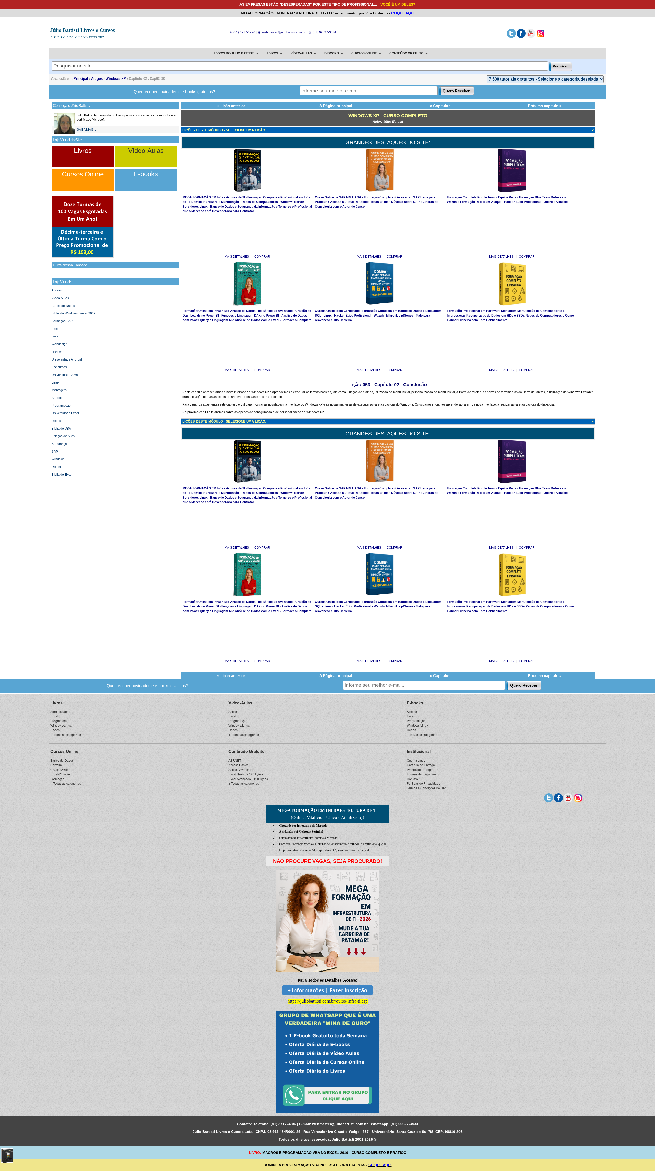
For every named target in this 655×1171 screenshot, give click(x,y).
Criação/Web (59, 769)
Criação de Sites (63, 436)
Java (55, 336)
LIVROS (272, 53)
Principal (81, 79)
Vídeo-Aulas (146, 150)
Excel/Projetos (60, 774)
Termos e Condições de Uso (426, 788)
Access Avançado (240, 769)
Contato (412, 778)
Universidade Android (67, 359)
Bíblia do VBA (61, 428)
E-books (146, 174)
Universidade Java (65, 375)
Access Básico (238, 765)
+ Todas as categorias (65, 734)
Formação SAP (62, 321)
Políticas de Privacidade (423, 783)
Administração (60, 711)
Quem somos (416, 760)
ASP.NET (234, 760)
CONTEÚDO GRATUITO (406, 53)
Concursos (59, 367)
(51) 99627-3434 (324, 32)
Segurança (59, 444)
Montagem (59, 390)
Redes (56, 421)
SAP (55, 451)
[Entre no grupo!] (327, 1062)
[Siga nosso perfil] (511, 37)
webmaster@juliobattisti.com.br (283, 32)
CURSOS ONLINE (364, 53)
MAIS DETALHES (237, 256)
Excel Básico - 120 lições (245, 774)
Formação (57, 778)
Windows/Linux (61, 725)
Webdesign (60, 344)
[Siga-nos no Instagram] (540, 37)
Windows (58, 459)
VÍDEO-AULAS (301, 53)
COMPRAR (262, 256)
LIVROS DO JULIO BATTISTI (234, 53)
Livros (83, 150)
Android (57, 398)
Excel (55, 329)
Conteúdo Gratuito (246, 751)
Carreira (56, 765)
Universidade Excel (65, 413)
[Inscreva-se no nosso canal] (530, 37)
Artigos (97, 79)
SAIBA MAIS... (86, 129)
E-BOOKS (331, 53)
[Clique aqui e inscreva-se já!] (83, 256)
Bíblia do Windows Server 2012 (73, 313)
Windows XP (116, 79)
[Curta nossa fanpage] (521, 37)
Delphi (56, 467)
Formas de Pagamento (423, 774)
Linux (55, 382)
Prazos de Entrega (420, 769)
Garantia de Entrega (421, 765)
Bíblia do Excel (62, 474)
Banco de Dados (63, 306)
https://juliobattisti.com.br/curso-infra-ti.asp (328, 1001)
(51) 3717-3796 (244, 32)
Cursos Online (83, 174)
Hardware (59, 352)
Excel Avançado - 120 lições (248, 778)
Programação (61, 405)
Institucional (419, 751)
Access (57, 290)
